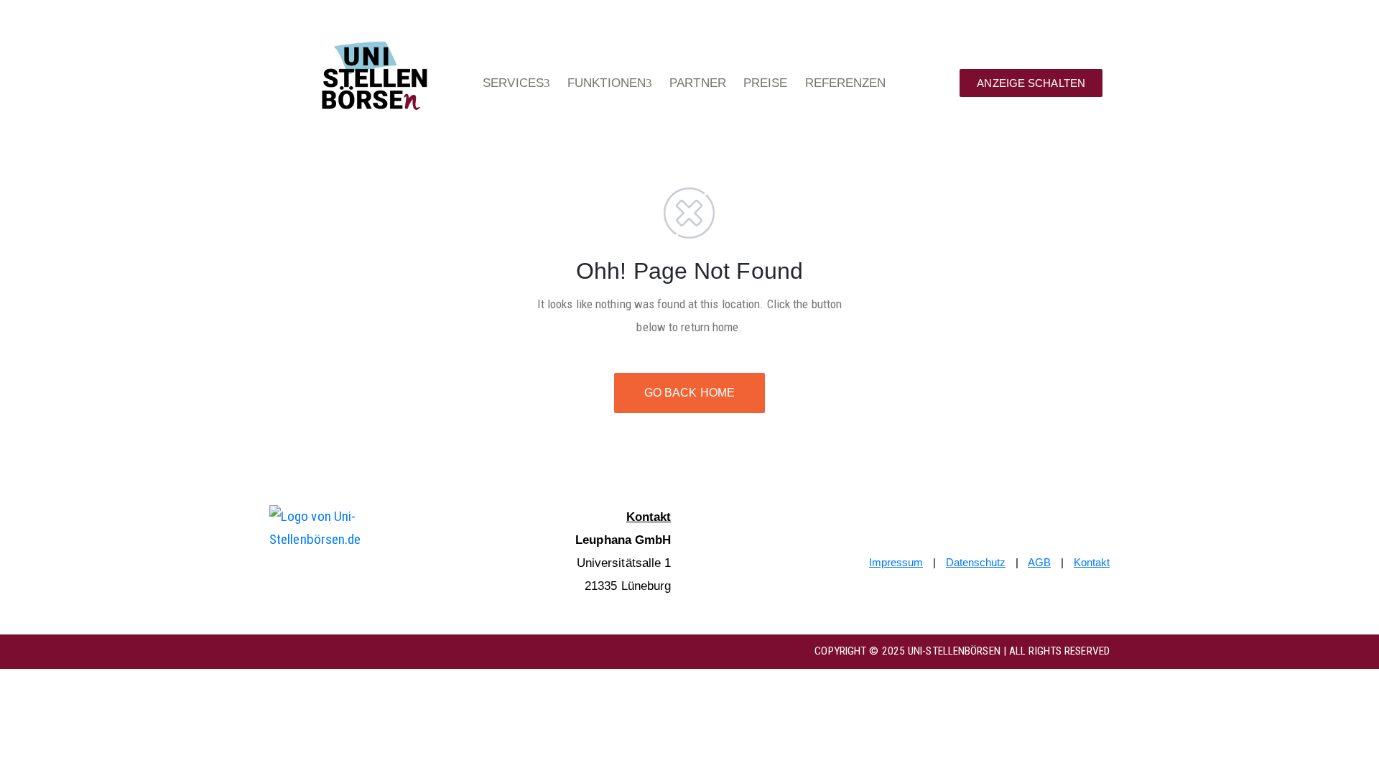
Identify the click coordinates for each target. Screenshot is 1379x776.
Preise (765, 82)
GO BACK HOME (689, 393)
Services (513, 82)
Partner (697, 82)
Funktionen (606, 82)
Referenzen (845, 82)
